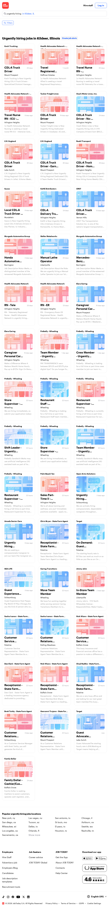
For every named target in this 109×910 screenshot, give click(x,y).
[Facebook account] (13, 897)
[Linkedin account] (28, 897)
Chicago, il (86, 818)
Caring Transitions (48, 569)
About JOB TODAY (65, 862)
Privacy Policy (52, 903)
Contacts (60, 868)
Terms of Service (68, 903)
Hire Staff (6, 857)
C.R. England (10, 141)
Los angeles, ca (10, 830)
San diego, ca (9, 822)
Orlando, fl (34, 830)
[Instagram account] (8, 897)
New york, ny (8, 818)
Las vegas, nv (35, 818)
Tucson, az (34, 822)
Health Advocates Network (16, 284)
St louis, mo (61, 822)
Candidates (8, 873)
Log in (101, 5)
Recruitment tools (11, 887)
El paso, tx (60, 826)
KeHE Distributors (48, 189)
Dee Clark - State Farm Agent (17, 664)
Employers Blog (10, 868)
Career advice (36, 857)
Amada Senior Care (13, 521)
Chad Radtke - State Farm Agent (87, 664)
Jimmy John (81, 569)
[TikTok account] (3, 897)
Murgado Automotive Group (17, 236)
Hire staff (88, 5)
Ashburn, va (87, 822)
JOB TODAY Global (38, 862)
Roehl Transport (83, 141)
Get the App (62, 857)
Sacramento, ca (10, 835)
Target (79, 521)
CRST (78, 189)
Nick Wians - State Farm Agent (89, 616)
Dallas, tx (33, 826)
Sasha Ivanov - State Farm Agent (16, 617)
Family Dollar (10, 759)
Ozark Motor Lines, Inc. (86, 94)
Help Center (62, 873)
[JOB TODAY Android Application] (101, 858)
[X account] (23, 897)
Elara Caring (81, 284)
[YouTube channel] (18, 897)
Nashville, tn (87, 830)
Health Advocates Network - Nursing (89, 47)
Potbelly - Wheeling (49, 331)
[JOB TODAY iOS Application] (87, 858)
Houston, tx (61, 830)
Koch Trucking (11, 46)
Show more (34, 835)
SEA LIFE (8, 569)
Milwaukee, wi (9, 826)
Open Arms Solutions (85, 474)
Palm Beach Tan (47, 474)
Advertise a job (9, 862)
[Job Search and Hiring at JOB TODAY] (5, 5)
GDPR (81, 903)
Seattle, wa (87, 826)
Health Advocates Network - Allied (53, 47)
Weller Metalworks (48, 236)
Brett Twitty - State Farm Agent (18, 711)
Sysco (7, 189)
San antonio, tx (62, 818)
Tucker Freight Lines (49, 94)
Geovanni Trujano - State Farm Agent (54, 712)
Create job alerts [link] (69, 38)
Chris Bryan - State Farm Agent (54, 521)
